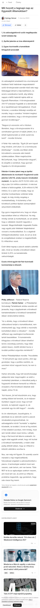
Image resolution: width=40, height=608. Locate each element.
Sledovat (18, 509)
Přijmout (17, 605)
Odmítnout (7, 605)
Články (18, 2)
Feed (10, 2)
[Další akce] (34, 543)
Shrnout (8, 25)
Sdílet (19, 25)
